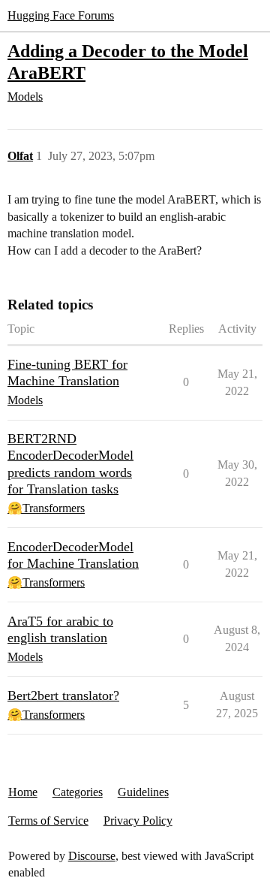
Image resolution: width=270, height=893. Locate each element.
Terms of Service (48, 820)
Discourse (92, 855)
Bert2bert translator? (63, 695)
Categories (77, 792)
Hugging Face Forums (61, 15)
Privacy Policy (138, 820)
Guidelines (143, 792)
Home (23, 792)
